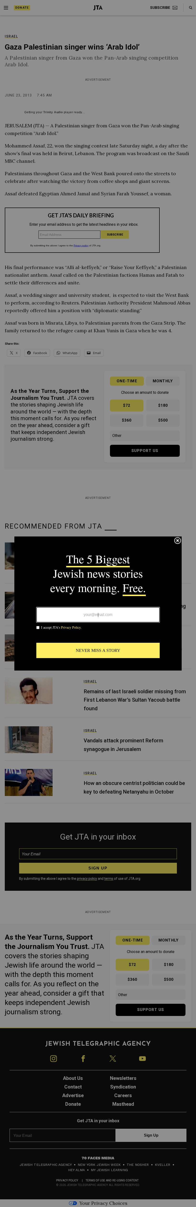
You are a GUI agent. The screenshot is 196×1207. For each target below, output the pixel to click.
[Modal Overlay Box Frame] (98, 603)
